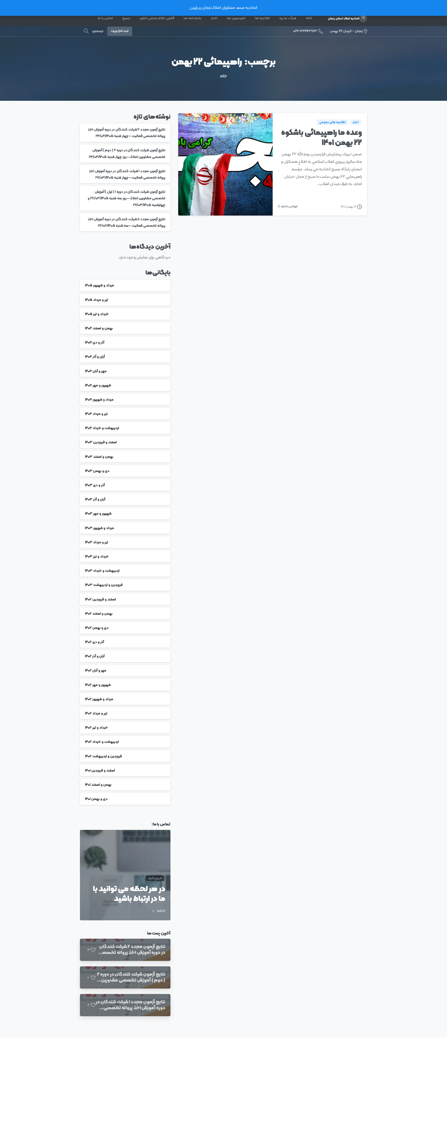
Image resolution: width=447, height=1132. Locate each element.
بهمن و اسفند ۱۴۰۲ (99, 613)
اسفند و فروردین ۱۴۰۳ (101, 442)
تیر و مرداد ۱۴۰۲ (96, 713)
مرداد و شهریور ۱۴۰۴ (99, 399)
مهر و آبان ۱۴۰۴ (96, 371)
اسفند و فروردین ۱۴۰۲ (100, 599)
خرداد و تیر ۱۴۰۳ (97, 556)
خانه (223, 76)
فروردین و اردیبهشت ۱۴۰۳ (104, 585)
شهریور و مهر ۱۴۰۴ (98, 385)
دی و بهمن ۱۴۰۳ (97, 470)
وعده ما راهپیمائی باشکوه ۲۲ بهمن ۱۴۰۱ (321, 138)
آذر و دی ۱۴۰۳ (95, 485)
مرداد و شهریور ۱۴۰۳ (99, 528)
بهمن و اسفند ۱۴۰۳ (99, 456)
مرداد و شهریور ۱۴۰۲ (99, 699)
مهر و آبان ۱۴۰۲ (95, 670)
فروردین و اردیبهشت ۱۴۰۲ (103, 756)
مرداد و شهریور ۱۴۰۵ (99, 285)
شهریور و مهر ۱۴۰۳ (98, 513)
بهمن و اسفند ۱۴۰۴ (99, 328)
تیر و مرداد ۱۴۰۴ (96, 413)
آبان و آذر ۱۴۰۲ (95, 656)
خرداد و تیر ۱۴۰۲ (96, 727)
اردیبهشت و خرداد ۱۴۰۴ (102, 428)
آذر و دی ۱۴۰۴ (94, 342)
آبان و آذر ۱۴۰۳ (95, 499)
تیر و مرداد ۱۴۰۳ (96, 542)
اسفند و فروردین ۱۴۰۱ (100, 770)
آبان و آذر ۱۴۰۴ (95, 357)
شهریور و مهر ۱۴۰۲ (98, 684)
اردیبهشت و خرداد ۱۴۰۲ (102, 742)
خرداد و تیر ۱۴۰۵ (97, 314)
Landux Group (146, 1124)
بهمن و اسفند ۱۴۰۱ (98, 784)
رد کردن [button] (195, 8)
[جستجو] (86, 31)
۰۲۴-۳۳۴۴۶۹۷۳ (305, 31)
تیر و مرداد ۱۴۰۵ (96, 299)
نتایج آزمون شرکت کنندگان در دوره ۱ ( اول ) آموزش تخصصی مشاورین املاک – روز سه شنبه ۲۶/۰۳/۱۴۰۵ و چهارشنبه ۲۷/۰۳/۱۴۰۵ (126, 198)
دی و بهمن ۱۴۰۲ (97, 627)
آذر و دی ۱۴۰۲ (94, 642)
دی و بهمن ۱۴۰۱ (96, 798)
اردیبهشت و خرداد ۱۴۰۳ (102, 570)
